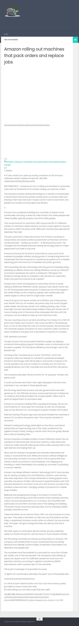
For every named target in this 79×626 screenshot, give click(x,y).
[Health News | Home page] (12, 10)
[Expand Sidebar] (75, 40)
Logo (6, 34)
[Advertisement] (37, 23)
